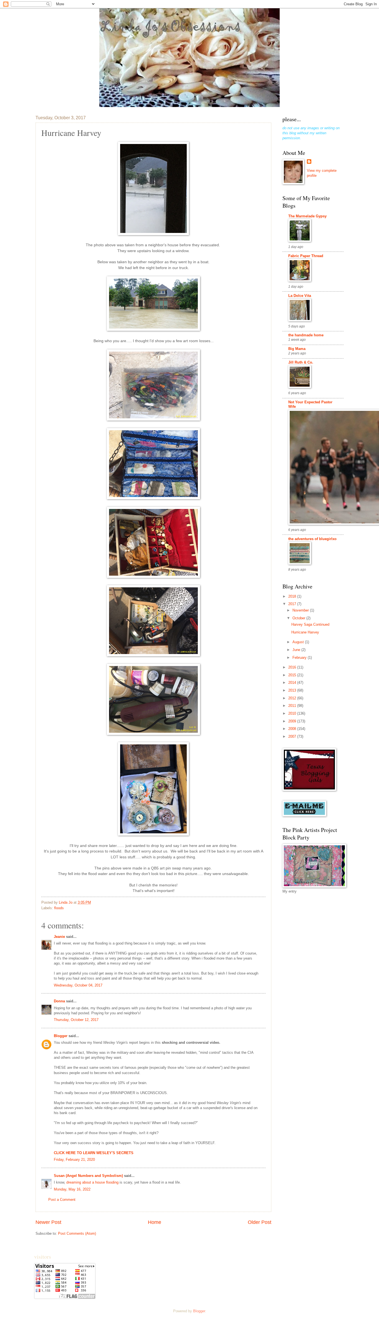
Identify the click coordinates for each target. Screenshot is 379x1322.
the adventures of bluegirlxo (312, 539)
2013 (292, 690)
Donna (59, 1001)
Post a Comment (61, 1199)
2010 (292, 713)
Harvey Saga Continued (310, 624)
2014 (292, 682)
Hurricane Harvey (305, 632)
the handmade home (306, 335)
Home (154, 1222)
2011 (292, 706)
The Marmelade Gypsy (307, 216)
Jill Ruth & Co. (300, 362)
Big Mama (296, 349)
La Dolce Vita (299, 296)
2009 (292, 721)
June (296, 650)
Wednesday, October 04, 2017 (78, 985)
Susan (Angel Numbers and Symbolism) (88, 1176)
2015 (292, 675)
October (299, 618)
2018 (292, 596)
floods (59, 908)
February (300, 657)
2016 (292, 667)
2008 (292, 729)
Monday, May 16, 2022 (72, 1189)
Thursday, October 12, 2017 (76, 1020)
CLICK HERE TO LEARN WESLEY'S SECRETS (93, 1153)
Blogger (60, 1036)
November (301, 610)
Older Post (259, 1222)
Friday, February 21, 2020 (74, 1159)
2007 (292, 736)
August (298, 642)
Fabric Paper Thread (305, 256)
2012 (292, 698)
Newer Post (48, 1222)
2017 (292, 604)
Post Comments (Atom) (77, 1233)
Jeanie (59, 937)
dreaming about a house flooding (92, 1182)
